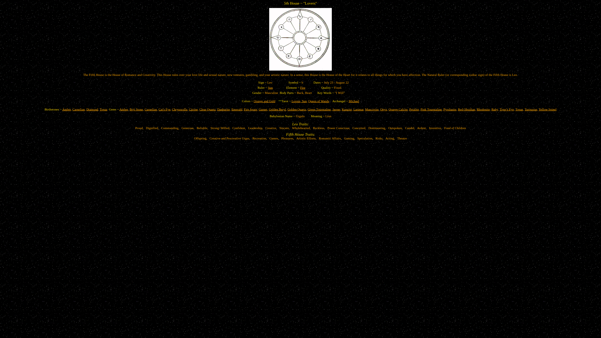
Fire (302, 87)
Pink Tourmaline (431, 109)
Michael (354, 101)
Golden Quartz (297, 109)
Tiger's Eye (507, 109)
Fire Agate (250, 109)
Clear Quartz (207, 109)
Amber (66, 109)
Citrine (193, 109)
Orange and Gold (264, 101)
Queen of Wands (318, 101)
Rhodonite (483, 109)
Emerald (236, 109)
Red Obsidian (466, 109)
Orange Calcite (398, 109)
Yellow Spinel (548, 109)
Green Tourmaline (319, 109)
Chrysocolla (179, 109)
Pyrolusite (449, 109)
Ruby (494, 109)
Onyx (383, 109)
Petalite (414, 109)
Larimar (358, 109)
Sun (270, 87)
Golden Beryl (277, 109)
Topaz (103, 109)
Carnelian (78, 109)
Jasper (336, 109)
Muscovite (372, 109)
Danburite (223, 109)
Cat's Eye (164, 109)
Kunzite (347, 109)
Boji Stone (136, 109)
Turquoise (531, 109)
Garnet (263, 109)
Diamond (92, 109)
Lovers (296, 101)
